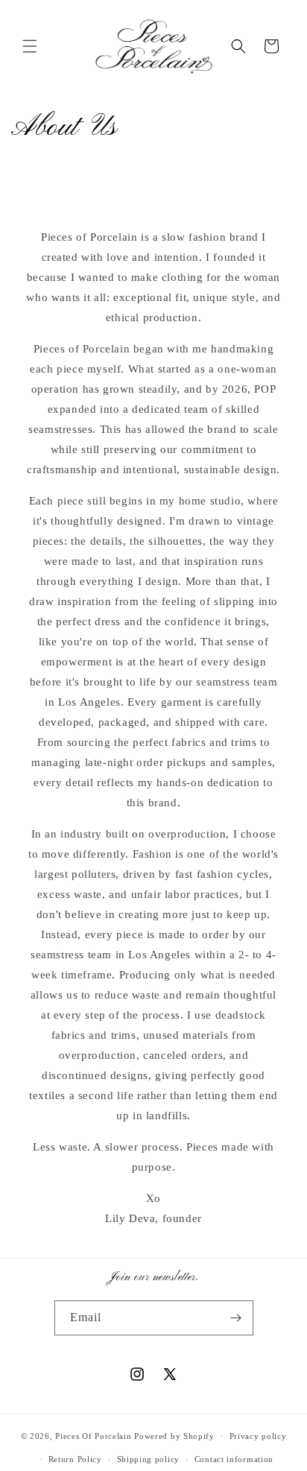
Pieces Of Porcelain (94, 1436)
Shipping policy (148, 1459)
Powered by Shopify (174, 1436)
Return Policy (75, 1459)
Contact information (233, 1459)
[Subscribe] (236, 1317)
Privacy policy (258, 1436)
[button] (29, 46)
